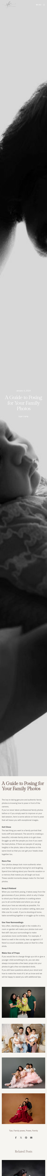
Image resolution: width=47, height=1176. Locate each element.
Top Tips (23, 416)
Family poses (19, 1130)
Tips (11, 1130)
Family (35, 1130)
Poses (28, 1130)
